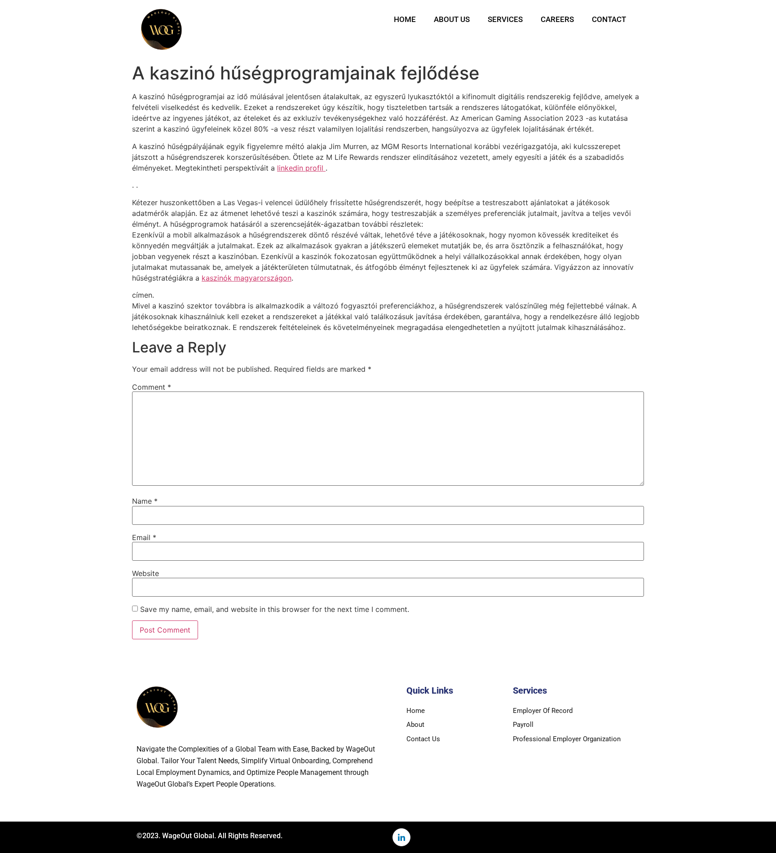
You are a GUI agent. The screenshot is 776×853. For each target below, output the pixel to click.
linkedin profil (301, 167)
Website (145, 573)
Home (405, 19)
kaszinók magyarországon (246, 277)
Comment (151, 387)
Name (145, 501)
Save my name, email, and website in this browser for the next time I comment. (274, 609)
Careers (557, 19)
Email (144, 537)
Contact (609, 19)
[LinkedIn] (401, 837)
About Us (452, 19)
